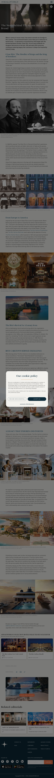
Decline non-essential (17, 399)
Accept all (37, 399)
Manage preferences (27, 404)
